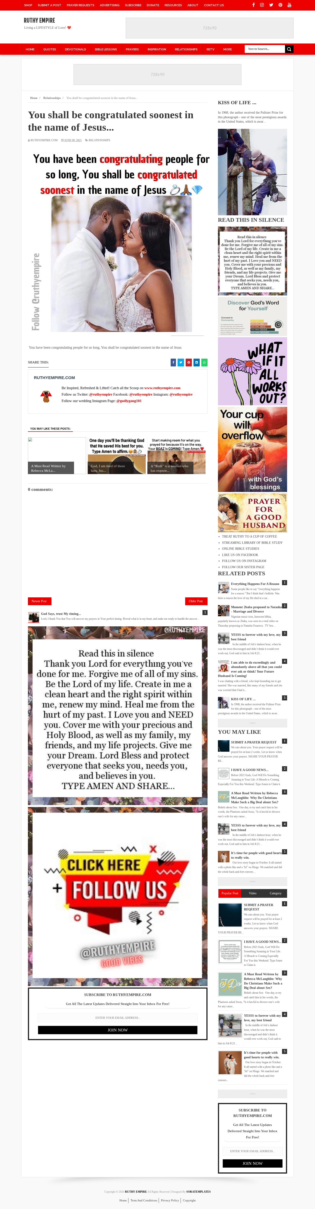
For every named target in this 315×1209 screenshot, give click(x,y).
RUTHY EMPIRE (39, 20)
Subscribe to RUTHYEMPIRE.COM (117, 995)
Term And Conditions (144, 1200)
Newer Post (39, 601)
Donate (153, 5)
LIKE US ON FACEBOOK (240, 555)
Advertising (109, 5)
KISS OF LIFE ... (237, 102)
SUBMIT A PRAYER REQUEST (253, 742)
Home (123, 1200)
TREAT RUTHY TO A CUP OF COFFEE (249, 536)
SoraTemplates (198, 1191)
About (193, 5)
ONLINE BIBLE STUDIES (240, 548)
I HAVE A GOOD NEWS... (250, 770)
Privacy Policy (170, 1200)
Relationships (99, 140)
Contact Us (214, 5)
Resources (173, 5)
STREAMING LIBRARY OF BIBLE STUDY (252, 542)
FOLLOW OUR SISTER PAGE (243, 567)
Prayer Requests (80, 5)
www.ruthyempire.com (162, 388)
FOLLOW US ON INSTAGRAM (244, 561)
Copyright (189, 1200)
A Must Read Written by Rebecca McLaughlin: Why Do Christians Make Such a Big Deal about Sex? (254, 798)
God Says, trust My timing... (61, 614)
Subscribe (133, 5)
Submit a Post (49, 5)
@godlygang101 (129, 401)
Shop (28, 5)
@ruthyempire (100, 394)
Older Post (196, 601)
